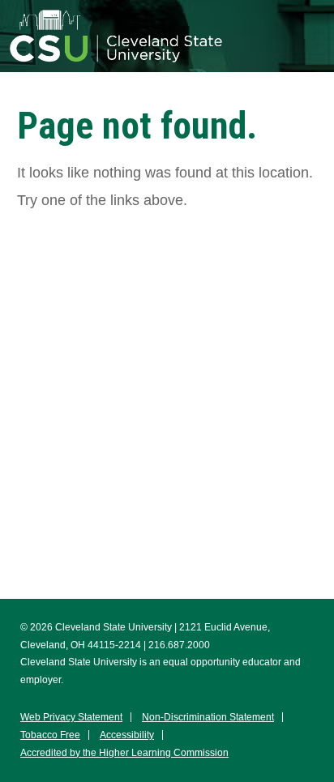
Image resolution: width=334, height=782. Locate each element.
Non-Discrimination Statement (208, 717)
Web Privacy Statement (71, 717)
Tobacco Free (50, 735)
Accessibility (127, 735)
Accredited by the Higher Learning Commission (124, 752)
